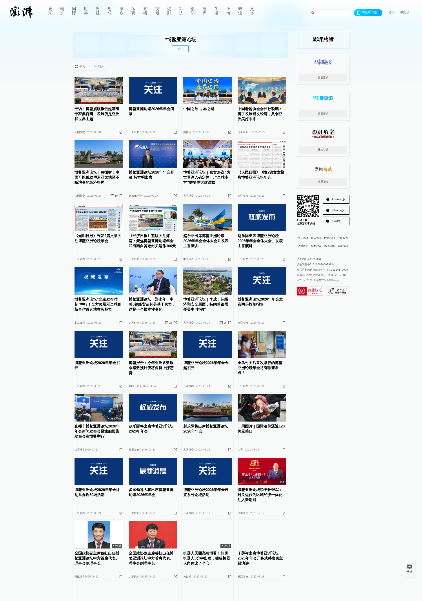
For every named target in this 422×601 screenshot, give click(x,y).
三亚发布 (134, 132)
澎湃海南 (243, 513)
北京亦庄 (80, 322)
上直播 (78, 449)
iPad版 (336, 221)
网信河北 (188, 132)
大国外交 (80, 132)
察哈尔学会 (135, 195)
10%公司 (134, 386)
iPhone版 (338, 210)
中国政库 (188, 259)
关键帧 (187, 576)
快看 (240, 449)
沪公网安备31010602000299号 (315, 264)
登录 (392, 12)
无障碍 (404, 12)
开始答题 (323, 149)
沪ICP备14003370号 (309, 259)
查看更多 (323, 77)
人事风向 (134, 576)
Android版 (339, 199)
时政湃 (78, 576)
